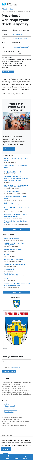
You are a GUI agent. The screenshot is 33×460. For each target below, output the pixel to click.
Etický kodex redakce (10, 410)
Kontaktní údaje (9, 408)
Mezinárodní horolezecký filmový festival (16, 222)
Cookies (6, 404)
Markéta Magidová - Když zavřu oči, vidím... (16, 208)
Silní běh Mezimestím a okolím (14, 264)
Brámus (6, 254)
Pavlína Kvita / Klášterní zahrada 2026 (15, 197)
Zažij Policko (8, 203)
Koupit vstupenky (8, 71)
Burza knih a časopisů (11, 191)
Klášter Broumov (17, 34)
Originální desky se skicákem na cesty (15, 166)
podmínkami (16, 367)
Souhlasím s (12, 367)
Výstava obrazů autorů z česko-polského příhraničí (15, 215)
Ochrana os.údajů (9, 406)
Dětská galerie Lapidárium (20, 38)
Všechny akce (16, 229)
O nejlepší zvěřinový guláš (13, 172)
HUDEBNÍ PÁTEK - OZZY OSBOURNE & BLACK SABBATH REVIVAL (17, 284)
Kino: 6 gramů (9, 269)
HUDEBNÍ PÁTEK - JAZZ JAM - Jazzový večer (14, 244)
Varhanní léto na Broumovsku (14, 259)
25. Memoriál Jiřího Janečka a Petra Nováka (16, 159)
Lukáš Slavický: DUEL (11, 238)
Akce (11, 8)
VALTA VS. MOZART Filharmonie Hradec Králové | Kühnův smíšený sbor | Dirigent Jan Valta (16, 178)
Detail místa (9, 149)
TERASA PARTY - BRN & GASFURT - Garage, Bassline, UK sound (16, 186)
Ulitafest (7, 279)
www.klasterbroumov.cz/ (20, 47)
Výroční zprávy (8, 412)
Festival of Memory (11, 274)
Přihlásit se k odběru (9, 371)
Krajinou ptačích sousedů (13, 249)
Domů (5, 8)
